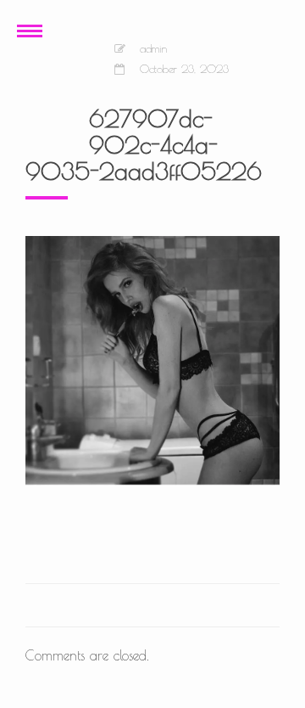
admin (153, 48)
